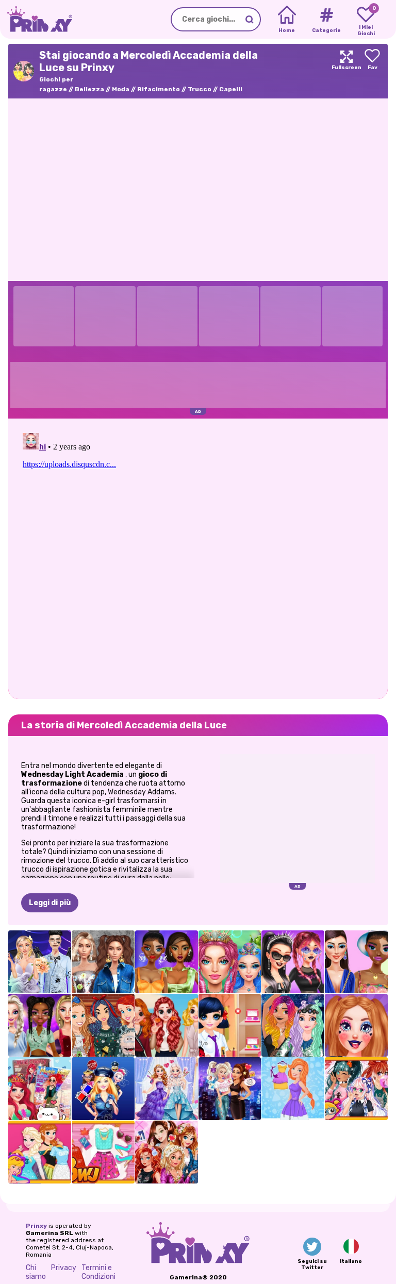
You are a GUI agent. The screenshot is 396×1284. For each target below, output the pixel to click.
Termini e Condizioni (98, 1272)
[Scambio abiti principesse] (39, 1152)
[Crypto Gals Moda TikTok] (356, 961)
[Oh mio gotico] (292, 961)
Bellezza (89, 89)
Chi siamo (36, 1272)
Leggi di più (50, 902)
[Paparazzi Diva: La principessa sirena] (39, 1088)
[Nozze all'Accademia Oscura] (39, 961)
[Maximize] (346, 71)
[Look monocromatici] (166, 961)
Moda (120, 89)
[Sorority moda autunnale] (166, 1025)
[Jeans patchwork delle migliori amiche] (166, 1152)
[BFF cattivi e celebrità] (230, 1088)
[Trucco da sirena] (230, 961)
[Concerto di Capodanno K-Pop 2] (39, 1025)
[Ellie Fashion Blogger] (103, 1152)
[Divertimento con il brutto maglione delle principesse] (103, 1025)
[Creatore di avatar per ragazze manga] (356, 1088)
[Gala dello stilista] (166, 1088)
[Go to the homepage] (36, 19)
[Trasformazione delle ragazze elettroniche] (356, 1025)
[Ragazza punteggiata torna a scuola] (230, 1025)
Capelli (230, 89)
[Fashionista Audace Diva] (292, 1088)
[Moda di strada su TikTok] (103, 961)
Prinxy (36, 1225)
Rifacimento (158, 89)
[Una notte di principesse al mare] (292, 1025)
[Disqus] (198, 558)
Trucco (199, 89)
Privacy (63, 1267)
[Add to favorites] (372, 71)
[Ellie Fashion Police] (103, 1088)
